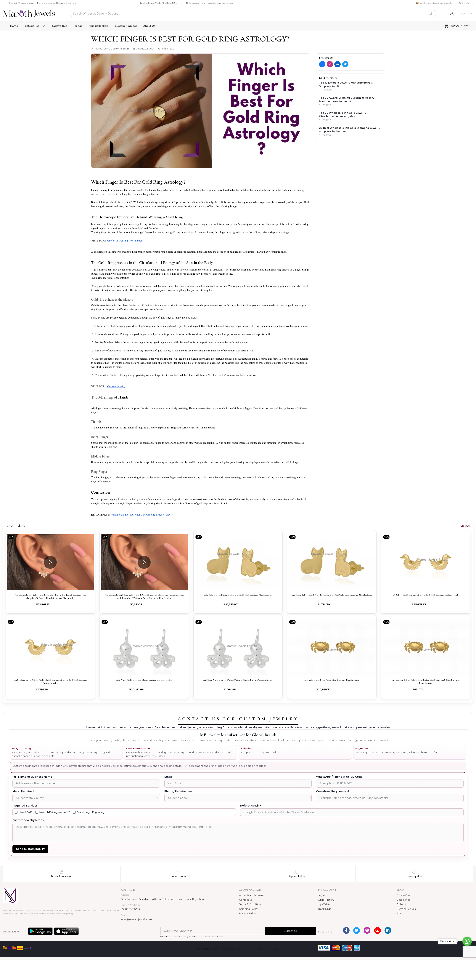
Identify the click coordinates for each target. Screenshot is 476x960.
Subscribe (290, 930)
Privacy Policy (247, 913)
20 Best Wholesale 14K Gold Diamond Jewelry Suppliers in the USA (349, 129)
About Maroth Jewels (251, 895)
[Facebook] (322, 64)
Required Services (25, 805)
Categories (403, 899)
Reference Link (250, 805)
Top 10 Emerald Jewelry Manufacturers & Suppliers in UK (346, 84)
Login (321, 895)
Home (14, 25)
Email (168, 776)
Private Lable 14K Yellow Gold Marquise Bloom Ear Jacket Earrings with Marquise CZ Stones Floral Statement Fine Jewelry (50, 596)
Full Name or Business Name (32, 776)
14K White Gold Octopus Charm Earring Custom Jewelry (144, 679)
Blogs (79, 25)
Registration (466, 13)
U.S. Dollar (464, 2)
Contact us (245, 899)
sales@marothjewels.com (136, 919)
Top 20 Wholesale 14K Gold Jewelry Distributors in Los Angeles (342, 114)
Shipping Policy (248, 908)
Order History (326, 899)
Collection (403, 904)
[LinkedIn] (337, 64)
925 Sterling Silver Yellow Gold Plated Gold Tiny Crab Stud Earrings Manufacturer (426, 681)
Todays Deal (60, 25)
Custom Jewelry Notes (28, 820)
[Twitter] (345, 64)
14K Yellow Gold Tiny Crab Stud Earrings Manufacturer (331, 679)
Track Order (325, 908)
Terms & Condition (250, 904)
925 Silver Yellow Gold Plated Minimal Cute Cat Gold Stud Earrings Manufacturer (332, 594)
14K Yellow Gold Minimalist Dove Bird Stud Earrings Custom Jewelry (426, 594)
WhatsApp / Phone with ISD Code (339, 776)
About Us (149, 25)
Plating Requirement (178, 791)
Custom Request (126, 25)
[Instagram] (330, 64)
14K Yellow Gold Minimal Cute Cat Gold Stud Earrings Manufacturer (238, 594)
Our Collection (98, 25)
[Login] (452, 13)
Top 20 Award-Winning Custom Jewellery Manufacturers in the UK (346, 99)
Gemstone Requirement (332, 791)
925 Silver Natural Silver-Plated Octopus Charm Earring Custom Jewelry (238, 679)
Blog (399, 913)
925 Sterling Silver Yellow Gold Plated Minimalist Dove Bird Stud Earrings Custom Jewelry (50, 681)
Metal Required (23, 791)
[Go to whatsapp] (467, 941)
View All (465, 525)
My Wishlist (324, 904)
